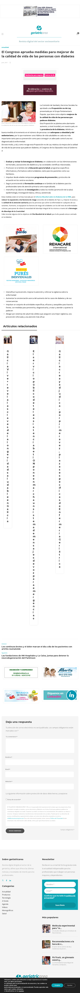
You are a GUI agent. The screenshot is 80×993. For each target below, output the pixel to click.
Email (7, 769)
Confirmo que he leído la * (59, 897)
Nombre (8, 757)
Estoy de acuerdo (14, 799)
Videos (5, 907)
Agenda (5, 904)
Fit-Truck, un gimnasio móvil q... (63, 958)
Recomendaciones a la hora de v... (63, 942)
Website (8, 781)
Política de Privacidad (56, 818)
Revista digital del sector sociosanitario (39, 41)
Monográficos (7, 910)
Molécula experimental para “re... (63, 926)
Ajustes (69, 985)
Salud (4, 913)
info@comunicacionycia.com (15, 818)
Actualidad (5, 47)
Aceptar (57, 985)
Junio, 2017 (5, 62)
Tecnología (6, 898)
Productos (6, 894)
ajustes (21, 991)
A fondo (5, 901)
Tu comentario (11, 737)
